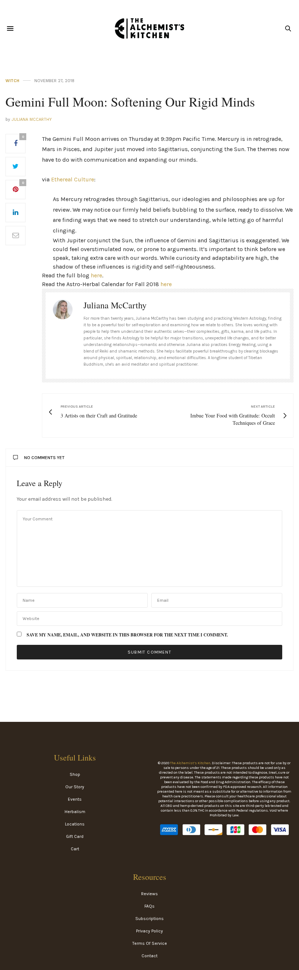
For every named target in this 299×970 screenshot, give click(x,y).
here (96, 275)
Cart (75, 848)
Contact (149, 955)
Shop (75, 774)
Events (75, 799)
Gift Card (75, 836)
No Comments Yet (44, 457)
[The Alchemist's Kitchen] (149, 28)
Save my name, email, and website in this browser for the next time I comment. (127, 635)
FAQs (149, 906)
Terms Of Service (149, 943)
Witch (12, 81)
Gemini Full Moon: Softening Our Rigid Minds (130, 101)
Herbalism (75, 811)
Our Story (74, 786)
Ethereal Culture (72, 179)
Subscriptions (149, 918)
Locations (75, 824)
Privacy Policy (149, 931)
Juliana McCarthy (32, 119)
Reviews (149, 893)
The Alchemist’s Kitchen (190, 763)
